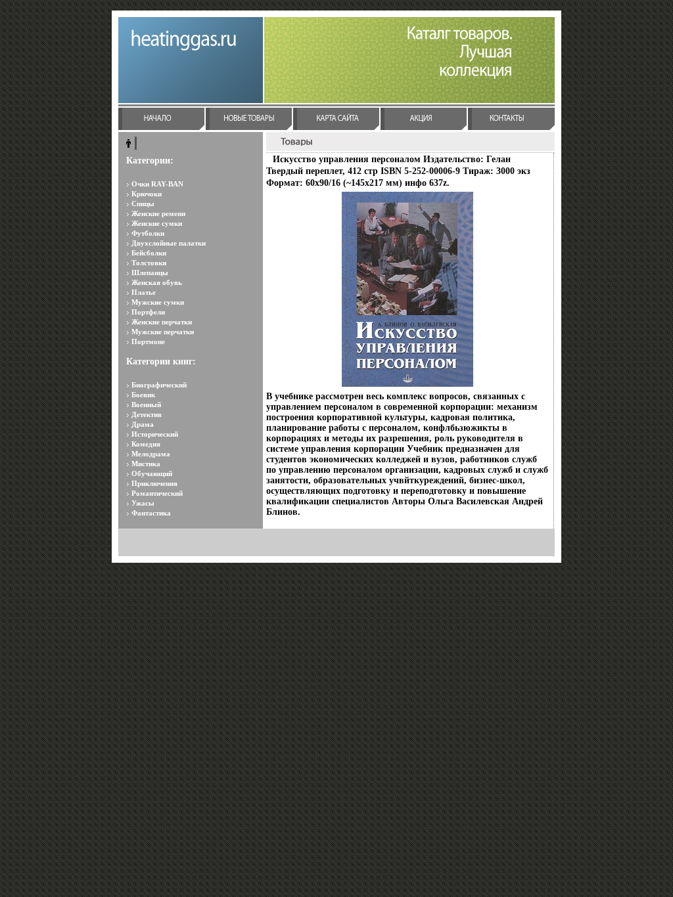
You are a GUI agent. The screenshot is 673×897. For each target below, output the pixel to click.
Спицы (142, 204)
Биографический (159, 385)
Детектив (146, 414)
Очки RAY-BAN (157, 184)
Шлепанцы (149, 272)
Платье (143, 292)
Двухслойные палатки (168, 243)
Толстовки (148, 263)
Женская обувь (156, 282)
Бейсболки (148, 253)
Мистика (145, 464)
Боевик (143, 395)
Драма (142, 424)
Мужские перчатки (162, 332)
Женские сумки (156, 223)
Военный (146, 404)
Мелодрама (150, 454)
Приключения (154, 483)
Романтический (157, 493)
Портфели (148, 312)
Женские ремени (158, 213)
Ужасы (142, 503)
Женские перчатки (161, 322)
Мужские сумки (157, 302)
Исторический (154, 434)
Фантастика (151, 513)
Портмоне (148, 341)
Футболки (147, 233)
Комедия (145, 444)
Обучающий (151, 473)
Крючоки (146, 194)
